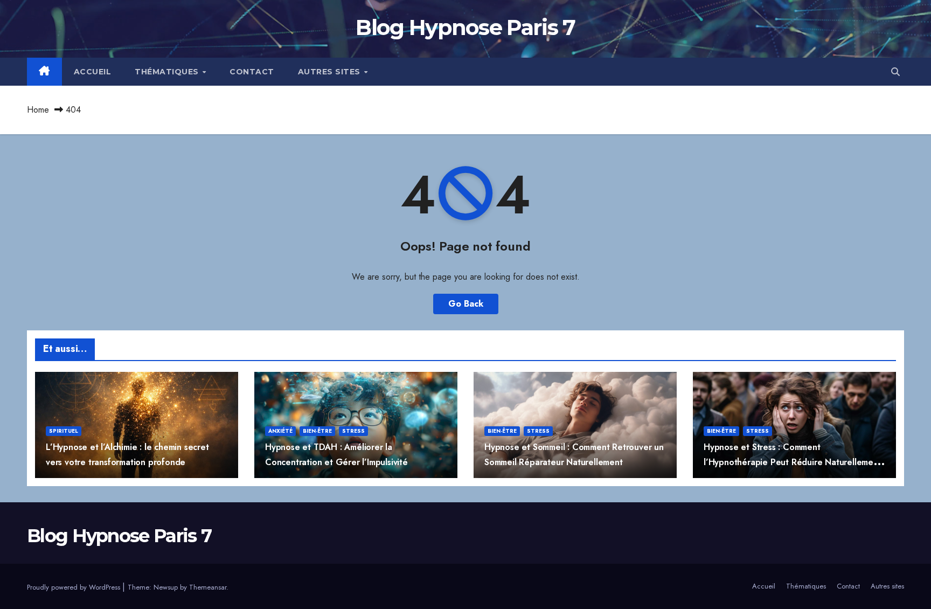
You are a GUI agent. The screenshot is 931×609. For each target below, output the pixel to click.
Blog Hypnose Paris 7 (465, 27)
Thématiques (168, 72)
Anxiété (280, 431)
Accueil (93, 72)
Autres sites (330, 72)
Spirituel (63, 431)
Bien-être (317, 431)
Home (38, 109)
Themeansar (207, 587)
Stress (353, 431)
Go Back (465, 303)
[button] (895, 72)
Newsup (166, 587)
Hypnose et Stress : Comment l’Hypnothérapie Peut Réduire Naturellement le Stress (792, 462)
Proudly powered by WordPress (74, 587)
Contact (252, 72)
